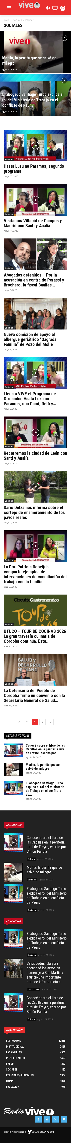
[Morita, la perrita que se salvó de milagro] (35, 62)
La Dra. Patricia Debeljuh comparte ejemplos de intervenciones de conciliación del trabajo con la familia (35, 574)
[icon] (47, 9)
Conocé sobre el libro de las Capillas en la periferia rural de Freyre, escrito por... (46, 749)
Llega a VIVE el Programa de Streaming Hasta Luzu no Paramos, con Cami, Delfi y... (30, 398)
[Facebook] (38, 1119)
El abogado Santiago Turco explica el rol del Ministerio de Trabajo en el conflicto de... (45, 788)
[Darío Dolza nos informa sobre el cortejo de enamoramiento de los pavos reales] (35, 487)
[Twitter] (55, 1119)
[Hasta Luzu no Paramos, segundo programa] (35, 145)
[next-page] (50, 722)
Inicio (6, 20)
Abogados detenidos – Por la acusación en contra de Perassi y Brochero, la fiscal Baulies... (34, 280)
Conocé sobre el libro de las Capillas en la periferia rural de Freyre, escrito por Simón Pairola (46, 844)
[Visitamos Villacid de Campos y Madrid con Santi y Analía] (35, 200)
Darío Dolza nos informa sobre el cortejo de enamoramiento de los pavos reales (34, 512)
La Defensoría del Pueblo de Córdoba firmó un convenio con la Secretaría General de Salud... (34, 695)
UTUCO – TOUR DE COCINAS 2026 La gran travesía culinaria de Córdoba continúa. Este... (35, 636)
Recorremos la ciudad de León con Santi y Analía (35, 456)
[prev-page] (19, 722)
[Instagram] (47, 1119)
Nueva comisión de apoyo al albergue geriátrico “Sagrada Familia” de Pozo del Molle (30, 339)
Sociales (17, 20)
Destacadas (33, 989)
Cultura (31, 859)
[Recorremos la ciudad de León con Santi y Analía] (35, 432)
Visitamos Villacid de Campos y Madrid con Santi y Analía (33, 223)
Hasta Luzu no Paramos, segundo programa (34, 169)
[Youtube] (64, 1119)
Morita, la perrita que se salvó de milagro (43, 766)
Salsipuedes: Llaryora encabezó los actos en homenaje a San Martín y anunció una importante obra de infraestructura (45, 972)
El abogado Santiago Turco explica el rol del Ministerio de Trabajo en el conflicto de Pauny (47, 895)
